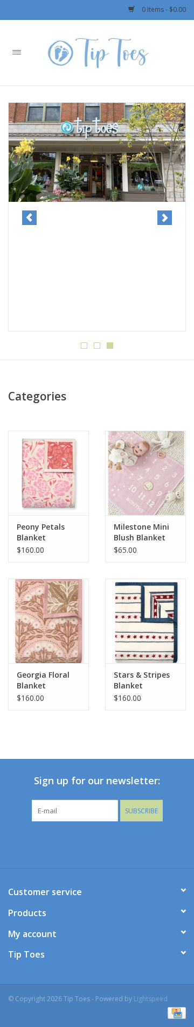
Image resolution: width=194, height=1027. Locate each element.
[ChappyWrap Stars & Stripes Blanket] (145, 621)
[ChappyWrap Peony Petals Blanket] (48, 473)
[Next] (164, 217)
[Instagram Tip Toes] (106, 843)
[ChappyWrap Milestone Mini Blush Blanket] (145, 473)
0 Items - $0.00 (163, 9)
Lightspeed (151, 998)
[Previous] (29, 217)
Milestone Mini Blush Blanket (141, 532)
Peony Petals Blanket (41, 532)
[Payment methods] (175, 1012)
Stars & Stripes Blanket (142, 680)
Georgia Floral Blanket (43, 680)
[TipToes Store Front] (97, 152)
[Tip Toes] (113, 52)
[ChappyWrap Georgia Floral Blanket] (48, 621)
